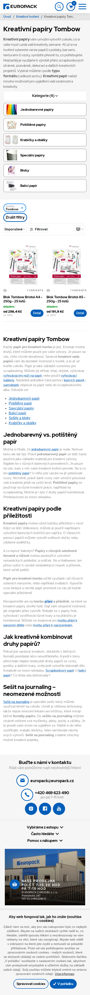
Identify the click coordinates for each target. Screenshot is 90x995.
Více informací (64, 974)
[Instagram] (31, 809)
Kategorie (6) (43, 95)
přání (48, 601)
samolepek (11, 385)
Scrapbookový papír (59, 670)
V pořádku (65, 984)
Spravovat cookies (31, 984)
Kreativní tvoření (28, 17)
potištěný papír (19, 473)
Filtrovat (41, 229)
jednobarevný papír (45, 449)
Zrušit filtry (15, 217)
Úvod (7, 17)
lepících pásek (74, 380)
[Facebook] (45, 809)
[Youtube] (59, 809)
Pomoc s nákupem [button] (42, 840)
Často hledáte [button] (42, 834)
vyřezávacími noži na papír (22, 375)
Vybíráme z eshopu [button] (42, 827)
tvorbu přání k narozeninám (52, 625)
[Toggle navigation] (59, 6)
